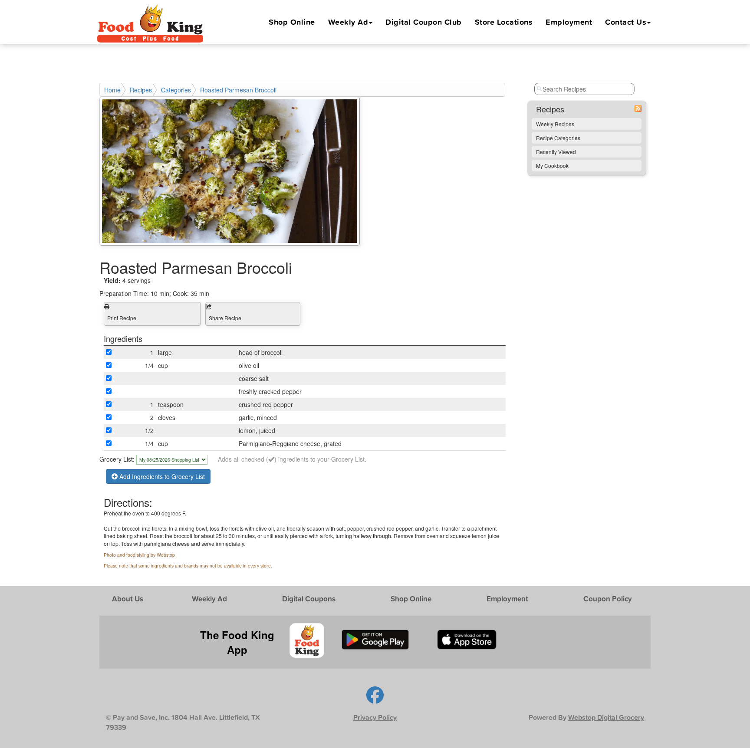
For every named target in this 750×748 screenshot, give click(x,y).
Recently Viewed (556, 151)
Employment (569, 21)
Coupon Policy (607, 598)
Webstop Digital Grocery (606, 717)
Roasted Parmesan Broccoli (238, 89)
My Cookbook (552, 165)
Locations (504, 21)
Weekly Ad (348, 21)
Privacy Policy (375, 717)
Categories (176, 89)
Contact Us (625, 21)
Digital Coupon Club (423, 21)
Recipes (141, 89)
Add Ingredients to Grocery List (161, 476)
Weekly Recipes (555, 124)
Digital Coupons (309, 598)
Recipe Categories (558, 137)
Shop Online (292, 21)
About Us (127, 598)
